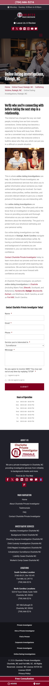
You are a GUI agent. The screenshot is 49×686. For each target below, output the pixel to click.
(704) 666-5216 (24, 582)
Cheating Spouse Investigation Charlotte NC (24, 539)
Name (8, 313)
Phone (8, 333)
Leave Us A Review (26, 23)
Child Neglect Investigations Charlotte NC (24, 548)
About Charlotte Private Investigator (24, 504)
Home (24, 499)
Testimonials (24, 508)
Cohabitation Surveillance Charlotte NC (24, 552)
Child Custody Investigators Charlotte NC (24, 543)
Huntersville (20, 291)
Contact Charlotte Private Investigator (20, 257)
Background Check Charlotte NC (24, 535)
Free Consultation (24, 678)
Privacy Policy (24, 673)
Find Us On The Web (24, 476)
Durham (8, 294)
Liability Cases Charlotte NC (24, 556)
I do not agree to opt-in (16, 380)
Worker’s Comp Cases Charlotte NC (24, 560)
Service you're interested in (17, 342)
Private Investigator (24, 625)
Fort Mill (10, 297)
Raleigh (29, 291)
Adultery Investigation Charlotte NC (24, 531)
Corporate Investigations (24, 642)
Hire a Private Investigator (24, 631)
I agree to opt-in (13, 375)
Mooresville (37, 291)
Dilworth (27, 287)
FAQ (24, 512)
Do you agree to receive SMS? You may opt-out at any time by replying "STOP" (23, 370)
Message (10, 350)
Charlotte (34, 284)
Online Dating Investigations (24, 654)
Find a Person (24, 637)
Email (8, 323)
